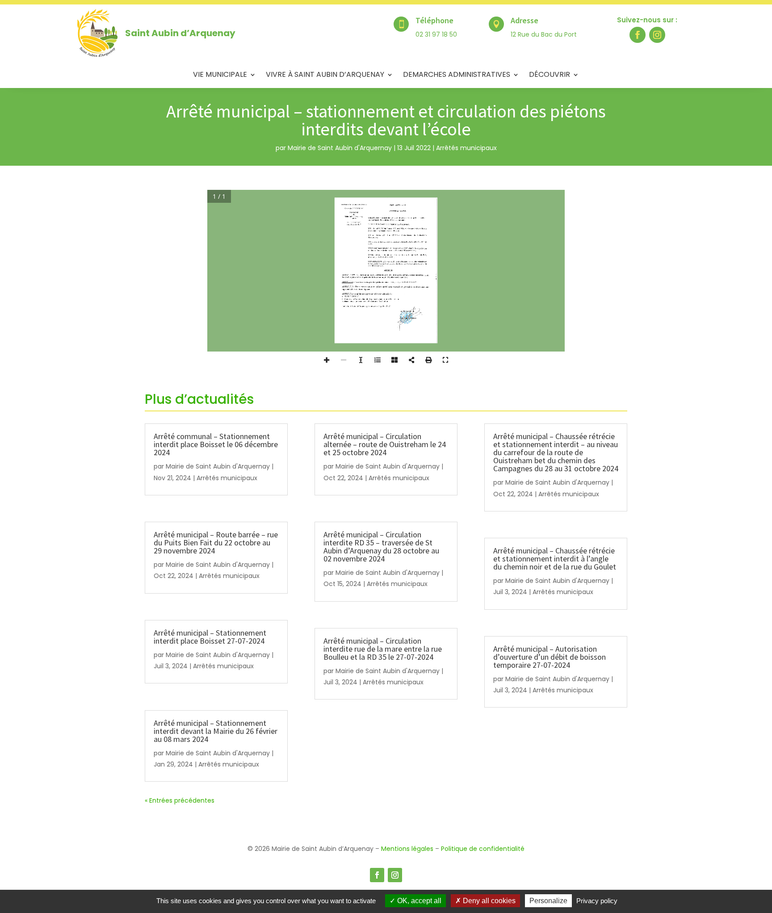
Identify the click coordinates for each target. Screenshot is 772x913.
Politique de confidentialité (482, 848)
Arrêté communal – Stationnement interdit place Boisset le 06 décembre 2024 (216, 444)
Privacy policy (596, 901)
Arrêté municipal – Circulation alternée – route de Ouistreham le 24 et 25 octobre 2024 (384, 444)
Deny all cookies (488, 901)
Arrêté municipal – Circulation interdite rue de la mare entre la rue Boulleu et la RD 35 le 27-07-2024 (382, 649)
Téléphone (434, 20)
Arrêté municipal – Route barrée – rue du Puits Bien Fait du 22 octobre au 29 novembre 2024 (216, 542)
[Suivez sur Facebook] (637, 35)
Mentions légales (407, 848)
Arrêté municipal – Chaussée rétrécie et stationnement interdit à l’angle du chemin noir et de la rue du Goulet (554, 558)
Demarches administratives (456, 75)
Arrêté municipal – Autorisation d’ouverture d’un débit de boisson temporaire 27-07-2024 (549, 657)
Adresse (524, 20)
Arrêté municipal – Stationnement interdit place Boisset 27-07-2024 (210, 637)
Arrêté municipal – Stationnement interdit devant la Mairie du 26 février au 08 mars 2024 (215, 731)
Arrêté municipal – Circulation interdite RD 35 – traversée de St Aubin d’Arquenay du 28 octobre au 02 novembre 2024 (381, 546)
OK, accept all (418, 901)
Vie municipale (220, 75)
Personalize (548, 901)
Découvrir (549, 75)
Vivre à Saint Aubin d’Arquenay (325, 75)
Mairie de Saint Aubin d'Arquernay (340, 147)
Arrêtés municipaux (466, 147)
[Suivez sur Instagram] (657, 35)
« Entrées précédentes (179, 800)
